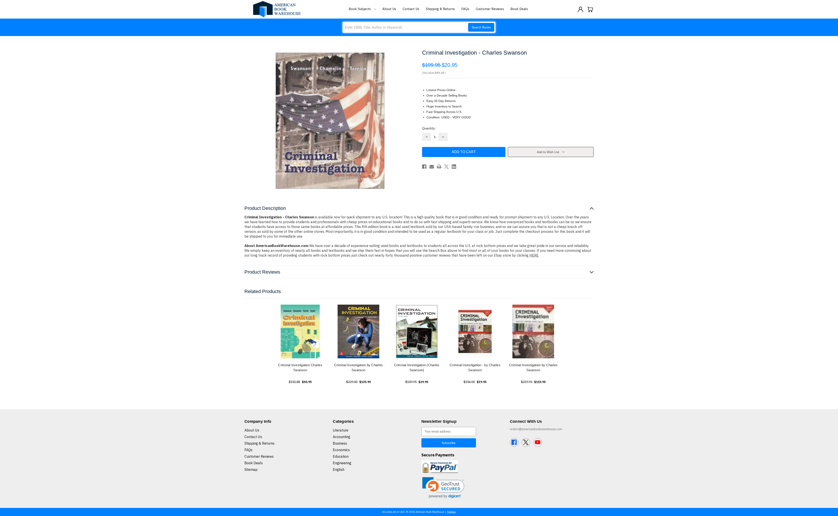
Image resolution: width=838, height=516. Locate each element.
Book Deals (519, 9)
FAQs (465, 9)
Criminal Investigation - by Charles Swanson (475, 367)
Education (341, 456)
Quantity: (429, 128)
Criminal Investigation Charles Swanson (300, 367)
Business (340, 443)
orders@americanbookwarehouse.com (536, 429)
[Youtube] (538, 442)
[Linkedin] (454, 167)
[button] (443, 488)
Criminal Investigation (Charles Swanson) (417, 367)
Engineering (342, 463)
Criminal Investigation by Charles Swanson (358, 367)
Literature (340, 430)
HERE (534, 255)
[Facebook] (424, 167)
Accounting (341, 437)
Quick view (300, 331)
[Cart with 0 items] (590, 9)
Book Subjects (360, 9)
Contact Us (411, 9)
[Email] (431, 167)
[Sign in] (580, 9)
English (338, 469)
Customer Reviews (490, 9)
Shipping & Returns (440, 9)
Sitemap (251, 469)
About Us (389, 9)
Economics (341, 450)
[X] (446, 167)
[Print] (439, 167)
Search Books (481, 27)
